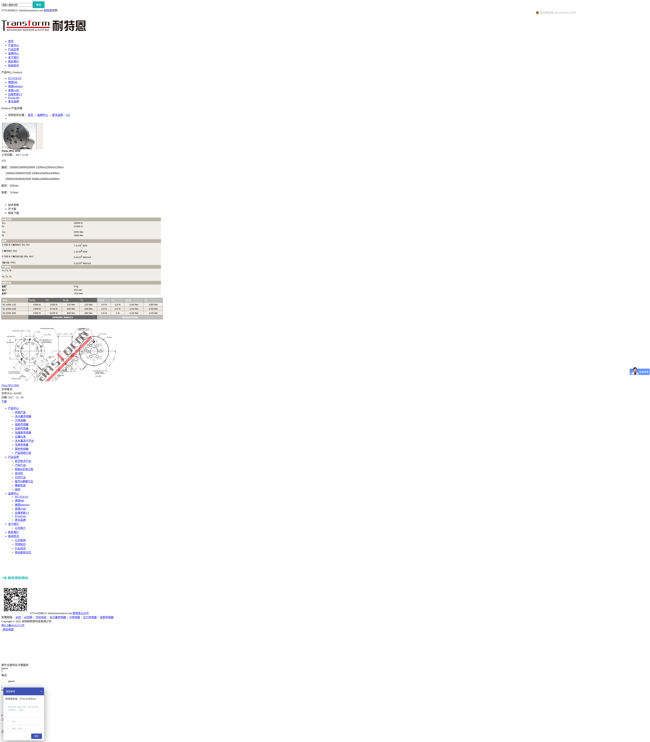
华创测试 (41, 617)
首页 (11, 41)
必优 (18, 617)
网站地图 (7, 629)
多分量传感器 (58, 617)
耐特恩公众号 (81, 613)
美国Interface (15, 86)
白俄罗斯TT (15, 94)
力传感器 (74, 617)
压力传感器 (90, 617)
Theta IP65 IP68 (10, 385)
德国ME (13, 82)
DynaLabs (13, 97)
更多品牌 (13, 101)
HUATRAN (14, 78)
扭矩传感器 (106, 617)
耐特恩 (48, 10)
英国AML (14, 90)
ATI (68, 115)
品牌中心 (42, 115)
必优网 (28, 617)
